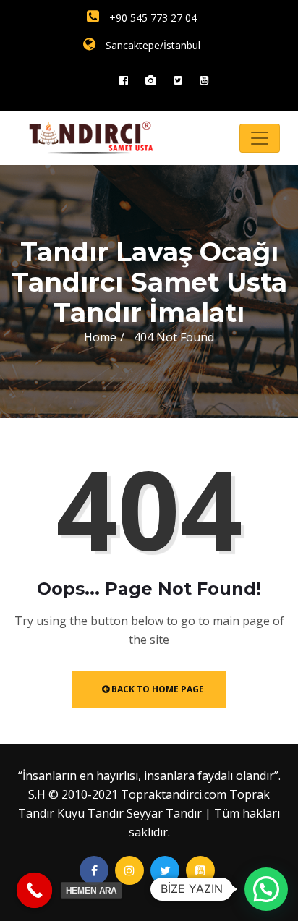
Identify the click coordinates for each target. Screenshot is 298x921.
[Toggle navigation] (259, 138)
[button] (266, 889)
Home (100, 337)
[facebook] (123, 80)
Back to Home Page (156, 689)
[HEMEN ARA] (35, 891)
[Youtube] (204, 80)
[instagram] (150, 80)
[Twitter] (178, 80)
